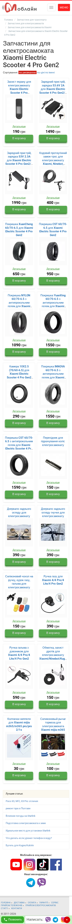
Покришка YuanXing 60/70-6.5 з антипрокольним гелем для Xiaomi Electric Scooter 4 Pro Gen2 (53, 304)
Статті (4, 908)
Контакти (16, 908)
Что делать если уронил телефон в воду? (29, 838)
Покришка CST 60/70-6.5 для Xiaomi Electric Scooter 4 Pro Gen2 (53, 229)
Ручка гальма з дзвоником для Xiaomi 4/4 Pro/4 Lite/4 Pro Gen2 (19, 653)
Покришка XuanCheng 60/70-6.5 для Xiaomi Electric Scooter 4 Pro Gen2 (19, 229)
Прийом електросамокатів (40, 905)
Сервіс (55, 902)
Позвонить (15, 919)
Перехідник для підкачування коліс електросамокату (53, 441)
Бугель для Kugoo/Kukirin (20, 845)
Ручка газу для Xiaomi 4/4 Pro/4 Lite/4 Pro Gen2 (53, 580)
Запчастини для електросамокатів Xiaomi (30, 27)
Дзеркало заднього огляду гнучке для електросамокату (53, 512)
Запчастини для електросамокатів (26, 23)
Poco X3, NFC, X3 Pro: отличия (22, 801)
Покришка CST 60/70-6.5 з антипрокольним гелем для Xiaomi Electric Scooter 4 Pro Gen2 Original (19, 445)
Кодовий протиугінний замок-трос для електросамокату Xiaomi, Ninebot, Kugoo (53, 160)
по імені (50, 72)
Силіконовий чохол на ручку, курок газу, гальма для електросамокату (19, 582)
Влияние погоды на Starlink (20, 815)
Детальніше (19, 126)
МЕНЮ (64, 7)
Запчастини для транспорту (32, 19)
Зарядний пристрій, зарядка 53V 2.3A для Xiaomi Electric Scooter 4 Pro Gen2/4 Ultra (19, 160)
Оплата (32, 902)
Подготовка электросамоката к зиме (26, 823)
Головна (8, 19)
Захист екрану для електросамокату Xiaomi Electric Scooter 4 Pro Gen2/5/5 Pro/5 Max (19, 89)
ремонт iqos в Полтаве (18, 808)
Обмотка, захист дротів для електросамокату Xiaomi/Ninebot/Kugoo (53, 655)
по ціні (41, 72)
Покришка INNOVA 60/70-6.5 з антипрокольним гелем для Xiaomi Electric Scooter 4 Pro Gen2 (53, 375)
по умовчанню (27, 72)
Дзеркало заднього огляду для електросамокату (19, 512)
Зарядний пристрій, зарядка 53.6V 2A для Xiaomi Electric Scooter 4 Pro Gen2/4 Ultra (53, 89)
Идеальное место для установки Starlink (28, 830)
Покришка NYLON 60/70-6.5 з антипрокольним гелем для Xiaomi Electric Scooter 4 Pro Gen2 (19, 304)
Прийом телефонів (11, 905)
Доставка (19, 902)
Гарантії (43, 902)
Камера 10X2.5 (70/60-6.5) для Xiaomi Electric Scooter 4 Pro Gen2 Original (19, 374)
